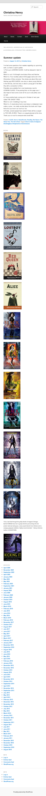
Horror (16, 120)
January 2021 (8, 588)
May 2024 (7, 579)
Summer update (12, 57)
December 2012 (9, 702)
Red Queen (36, 120)
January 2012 (8, 715)
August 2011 (8, 724)
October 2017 (8, 624)
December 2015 (9, 665)
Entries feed (7, 760)
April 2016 (7, 659)
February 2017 (8, 640)
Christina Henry (13, 12)
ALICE (11, 120)
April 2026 (7, 568)
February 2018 (8, 620)
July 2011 (7, 727)
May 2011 (7, 731)
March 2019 (7, 606)
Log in (6, 757)
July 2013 (7, 693)
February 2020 (8, 595)
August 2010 (8, 749)
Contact (19, 36)
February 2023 (8, 584)
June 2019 (7, 604)
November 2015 (9, 668)
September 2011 (9, 722)
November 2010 (9, 743)
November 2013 (9, 688)
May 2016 (7, 656)
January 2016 (8, 663)
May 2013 (7, 695)
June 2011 (7, 729)
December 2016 (9, 645)
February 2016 (8, 661)
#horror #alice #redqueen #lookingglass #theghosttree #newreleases (22, 123)
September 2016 (9, 647)
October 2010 (8, 745)
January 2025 (8, 577)
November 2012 (9, 704)
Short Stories (35, 36)
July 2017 (7, 629)
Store (26, 36)
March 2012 (7, 713)
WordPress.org (8, 764)
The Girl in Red (15, 122)
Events (6, 41)
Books (12, 36)
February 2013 (8, 699)
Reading (29, 120)
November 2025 (9, 570)
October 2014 (8, 681)
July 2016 (7, 652)
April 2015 (7, 677)
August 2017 (8, 627)
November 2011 (9, 718)
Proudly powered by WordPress (23, 792)
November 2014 (9, 679)
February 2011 (8, 736)
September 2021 (9, 586)
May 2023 (7, 581)
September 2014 (9, 684)
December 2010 (9, 740)
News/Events (23, 120)
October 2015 (8, 670)
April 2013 (7, 697)
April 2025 (7, 574)
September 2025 (9, 572)
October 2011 (8, 720)
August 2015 (8, 672)
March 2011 (7, 734)
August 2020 (8, 590)
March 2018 (7, 618)
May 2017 (7, 634)
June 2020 (7, 593)
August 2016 (8, 650)
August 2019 (8, 602)
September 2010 (9, 747)
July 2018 (7, 611)
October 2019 (8, 599)
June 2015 (7, 674)
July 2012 (7, 709)
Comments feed (9, 762)
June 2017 (7, 631)
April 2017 (7, 636)
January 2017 (8, 643)
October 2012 (8, 706)
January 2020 (8, 597)
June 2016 (7, 654)
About (5, 36)
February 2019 (8, 609)
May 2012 (7, 711)
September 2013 (9, 690)
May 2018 (7, 615)
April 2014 (7, 686)
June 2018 (7, 613)
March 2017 (7, 638)
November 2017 (9, 622)
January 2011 (8, 738)
